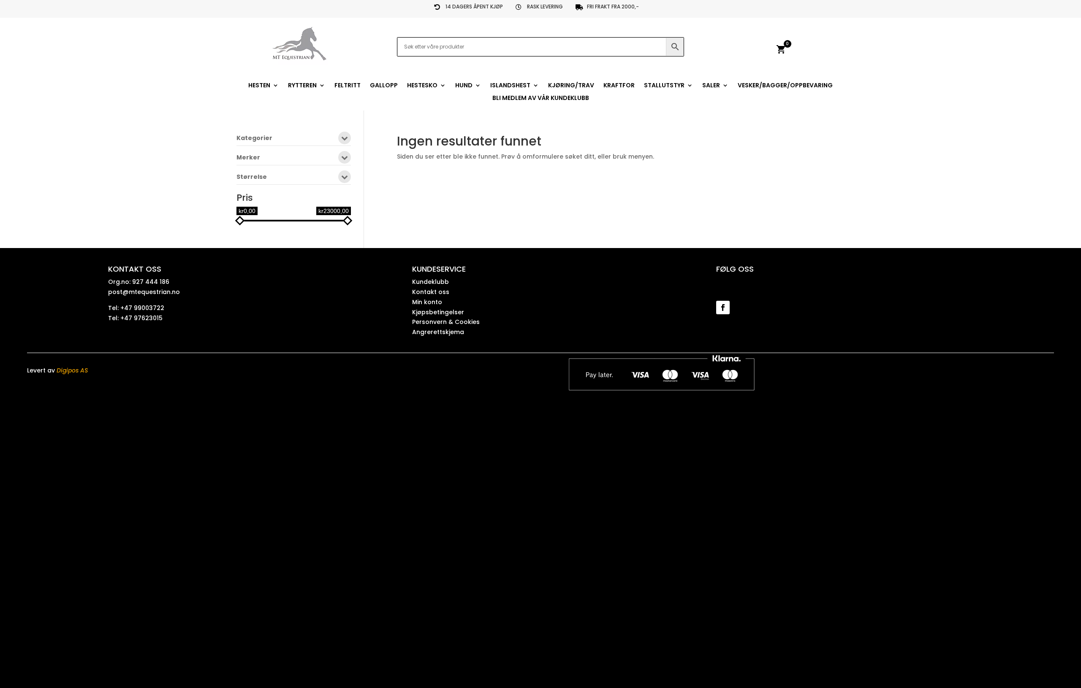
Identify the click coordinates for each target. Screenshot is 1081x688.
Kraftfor (619, 85)
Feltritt (347, 85)
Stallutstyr (664, 85)
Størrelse (251, 177)
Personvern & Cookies (446, 322)
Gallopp (384, 85)
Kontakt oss (430, 292)
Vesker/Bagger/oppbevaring (785, 85)
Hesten (259, 85)
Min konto (427, 302)
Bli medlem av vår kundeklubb (540, 98)
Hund (464, 85)
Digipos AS (72, 370)
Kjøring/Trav (571, 85)
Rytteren (302, 85)
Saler (711, 85)
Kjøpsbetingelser (438, 312)
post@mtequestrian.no (144, 292)
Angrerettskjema (438, 332)
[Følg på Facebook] (723, 307)
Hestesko (422, 85)
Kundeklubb (430, 282)
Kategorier (254, 138)
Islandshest (510, 85)
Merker (248, 158)
